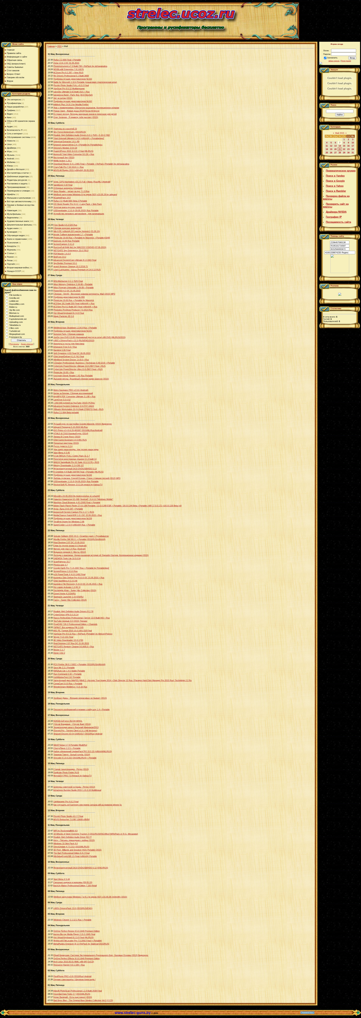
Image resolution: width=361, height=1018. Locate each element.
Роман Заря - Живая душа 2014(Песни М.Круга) (76, 111)
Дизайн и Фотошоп (16, 169)
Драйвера (11, 148)
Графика (11, 110)
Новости (11, 141)
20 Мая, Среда (55, 658)
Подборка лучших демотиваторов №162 (72, 101)
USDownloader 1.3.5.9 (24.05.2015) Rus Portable (76, 481)
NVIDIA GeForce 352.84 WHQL (67, 721)
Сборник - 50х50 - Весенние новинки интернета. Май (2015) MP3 (84, 294)
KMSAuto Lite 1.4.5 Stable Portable (69, 671)
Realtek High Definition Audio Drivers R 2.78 (73, 611)
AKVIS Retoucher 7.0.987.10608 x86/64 (71, 819)
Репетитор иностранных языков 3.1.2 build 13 (74, 459)
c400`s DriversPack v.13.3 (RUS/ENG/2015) (73, 340)
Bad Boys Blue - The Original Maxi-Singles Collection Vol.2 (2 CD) (83, 1000)
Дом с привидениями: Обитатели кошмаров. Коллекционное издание (86, 108)
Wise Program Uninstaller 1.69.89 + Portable (73, 287)
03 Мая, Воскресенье (58, 949)
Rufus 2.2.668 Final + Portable (67, 60)
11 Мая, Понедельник (59, 825)
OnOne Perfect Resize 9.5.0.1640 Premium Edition (76, 931)
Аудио (10, 126)
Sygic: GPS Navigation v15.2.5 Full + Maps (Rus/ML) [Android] (81, 182)
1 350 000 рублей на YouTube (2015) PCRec (74, 403)
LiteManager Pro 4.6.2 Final (65, 801)
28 (340, 152)
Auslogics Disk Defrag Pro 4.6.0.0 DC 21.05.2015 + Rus (78, 577)
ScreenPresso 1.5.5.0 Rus (65, 571)
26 (331, 152)
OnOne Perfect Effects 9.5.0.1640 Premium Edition (76, 958)
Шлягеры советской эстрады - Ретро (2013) (74, 787)
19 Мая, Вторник (56, 692)
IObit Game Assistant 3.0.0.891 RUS (70, 440)
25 (327, 152)
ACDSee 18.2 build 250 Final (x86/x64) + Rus (74, 303)
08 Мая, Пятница (56, 891)
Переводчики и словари (18, 191)
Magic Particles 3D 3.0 (63, 316)
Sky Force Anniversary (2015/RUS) (69, 132)
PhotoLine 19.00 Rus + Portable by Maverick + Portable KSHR (81, 238)
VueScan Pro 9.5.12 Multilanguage (69, 88)
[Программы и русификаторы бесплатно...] (339, 272)
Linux (9, 144)
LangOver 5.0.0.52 (62, 400)
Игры (9, 151)
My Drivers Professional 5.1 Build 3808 (71, 76)
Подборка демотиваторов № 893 (69, 297)
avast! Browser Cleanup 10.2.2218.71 (70, 266)
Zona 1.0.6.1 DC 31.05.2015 (66, 63)
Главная (51, 46)
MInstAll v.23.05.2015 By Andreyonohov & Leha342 (76, 496)
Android (10, 158)
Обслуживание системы (18, 137)
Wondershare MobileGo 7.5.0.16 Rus (70, 687)
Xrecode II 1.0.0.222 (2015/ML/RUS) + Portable (74, 758)
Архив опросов (27, 344)
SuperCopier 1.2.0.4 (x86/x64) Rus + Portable (74, 525)
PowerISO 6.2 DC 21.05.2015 (66, 291)
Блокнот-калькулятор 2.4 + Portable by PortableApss (77, 145)
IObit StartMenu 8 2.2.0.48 (65, 581)
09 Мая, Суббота (56, 873)
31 (353, 152)
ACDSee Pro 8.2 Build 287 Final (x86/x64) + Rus (75, 307)
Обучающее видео (16, 235)
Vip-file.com (14, 310)
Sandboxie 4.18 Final (62, 185)
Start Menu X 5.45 (61, 453)
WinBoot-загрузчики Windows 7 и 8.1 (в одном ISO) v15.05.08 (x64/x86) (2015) (90, 897)
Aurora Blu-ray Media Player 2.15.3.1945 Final (74, 934)
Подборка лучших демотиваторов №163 (72, 79)
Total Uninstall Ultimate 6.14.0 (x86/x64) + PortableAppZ (78, 138)
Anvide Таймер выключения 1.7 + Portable (73, 234)
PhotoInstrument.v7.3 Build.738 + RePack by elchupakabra (80, 66)
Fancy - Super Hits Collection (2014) (70, 600)
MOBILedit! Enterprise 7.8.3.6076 (68, 69)
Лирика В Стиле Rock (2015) (66, 437)
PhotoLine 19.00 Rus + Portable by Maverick (73, 300)
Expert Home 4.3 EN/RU (64, 593)
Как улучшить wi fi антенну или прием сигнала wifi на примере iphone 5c (87, 805)
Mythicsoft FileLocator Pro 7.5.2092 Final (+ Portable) (77, 940)
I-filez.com (14, 328)
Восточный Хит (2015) (63, 157)
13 (335, 146)
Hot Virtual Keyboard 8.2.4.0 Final (68, 313)
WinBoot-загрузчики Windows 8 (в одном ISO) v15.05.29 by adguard (85, 194)
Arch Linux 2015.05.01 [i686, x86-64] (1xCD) (73, 962)
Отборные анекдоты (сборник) (68, 188)
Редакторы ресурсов (17, 180)
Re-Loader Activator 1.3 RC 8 (66, 587)
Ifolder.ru (13, 307)
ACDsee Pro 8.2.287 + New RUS (68, 72)
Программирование (16, 187)
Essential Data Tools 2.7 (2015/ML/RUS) (71, 994)
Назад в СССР (14, 271)
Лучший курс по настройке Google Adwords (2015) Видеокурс (82, 424)
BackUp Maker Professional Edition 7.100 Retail (75, 885)
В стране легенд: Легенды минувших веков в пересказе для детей (85, 114)
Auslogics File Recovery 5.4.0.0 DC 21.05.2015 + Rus (77, 584)
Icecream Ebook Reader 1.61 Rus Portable (73, 375)
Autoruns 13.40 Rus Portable (66, 241)
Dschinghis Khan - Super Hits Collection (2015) (74, 590)
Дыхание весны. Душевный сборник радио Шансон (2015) (81, 379)
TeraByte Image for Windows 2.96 (68, 521)
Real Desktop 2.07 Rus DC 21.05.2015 (71, 643)
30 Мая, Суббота (56, 123)
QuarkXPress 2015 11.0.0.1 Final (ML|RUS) (73, 151)
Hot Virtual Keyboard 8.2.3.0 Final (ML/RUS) (73, 937)
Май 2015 (339, 133)
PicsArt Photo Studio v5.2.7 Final (68, 816)
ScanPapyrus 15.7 (61, 561)
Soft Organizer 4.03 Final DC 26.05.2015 (71, 353)
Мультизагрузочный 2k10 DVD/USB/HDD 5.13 (75, 468)
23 (348, 149)
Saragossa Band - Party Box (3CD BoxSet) (73, 95)
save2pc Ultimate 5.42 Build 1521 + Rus (71, 92)
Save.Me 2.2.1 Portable (64, 667)
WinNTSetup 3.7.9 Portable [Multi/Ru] (70, 745)
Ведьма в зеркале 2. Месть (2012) (69, 552)
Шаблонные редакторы (18, 176)
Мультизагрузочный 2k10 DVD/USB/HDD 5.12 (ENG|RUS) (80, 868)
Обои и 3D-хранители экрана (21, 121)
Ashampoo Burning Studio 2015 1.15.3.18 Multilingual (77, 790)
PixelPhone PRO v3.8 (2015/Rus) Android (72, 976)
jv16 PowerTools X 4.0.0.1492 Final (69, 574)
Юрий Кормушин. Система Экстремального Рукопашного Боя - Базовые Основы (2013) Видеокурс (100, 955)
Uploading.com (16, 322)
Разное (10, 257)
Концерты (11, 246)
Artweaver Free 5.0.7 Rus (65, 347)
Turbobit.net (14, 331)
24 (353, 149)
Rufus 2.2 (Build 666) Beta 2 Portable (70, 201)
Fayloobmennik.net (18, 319)
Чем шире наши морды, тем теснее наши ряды (76, 449)
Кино (9, 117)
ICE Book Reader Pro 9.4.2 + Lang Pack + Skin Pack (77, 204)
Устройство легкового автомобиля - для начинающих (78, 214)
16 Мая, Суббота (56, 739)
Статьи (10, 253)
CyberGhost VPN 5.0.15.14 (65, 614)
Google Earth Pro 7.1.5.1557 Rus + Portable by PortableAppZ (81, 568)
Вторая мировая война (18, 267)
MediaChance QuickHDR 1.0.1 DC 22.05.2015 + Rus (77, 515)
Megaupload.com (17, 334)
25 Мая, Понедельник (59, 384)
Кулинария (12, 232)
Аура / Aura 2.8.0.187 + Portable (68, 509)
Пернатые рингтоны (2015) (66, 443)
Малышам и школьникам (19, 198)
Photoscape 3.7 (60, 565)
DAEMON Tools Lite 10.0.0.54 (67, 558)
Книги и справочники (17, 239)
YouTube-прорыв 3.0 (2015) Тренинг (70, 621)
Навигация (12, 210)
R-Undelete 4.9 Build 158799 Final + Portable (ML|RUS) (78, 472)
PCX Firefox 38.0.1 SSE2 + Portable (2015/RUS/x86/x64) (79, 664)
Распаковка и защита (17, 183)
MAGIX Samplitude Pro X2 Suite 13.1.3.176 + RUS (76, 462)
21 (340, 149)
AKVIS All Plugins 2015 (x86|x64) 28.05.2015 (73, 170)
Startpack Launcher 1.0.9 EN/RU (68, 597)
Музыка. (11, 155)
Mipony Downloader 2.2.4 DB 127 (68, 465)
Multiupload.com (16, 316)
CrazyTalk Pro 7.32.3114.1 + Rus (68, 167)
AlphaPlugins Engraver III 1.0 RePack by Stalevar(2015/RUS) (81, 944)
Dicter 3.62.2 (59, 653)
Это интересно (14, 99)
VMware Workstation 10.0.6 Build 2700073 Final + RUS (78, 409)
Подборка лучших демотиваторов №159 (72, 518)
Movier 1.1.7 (59, 650)
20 (335, 149)
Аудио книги (12, 228)
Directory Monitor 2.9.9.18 (65, 148)
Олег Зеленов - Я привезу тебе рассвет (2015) (75, 117)
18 (327, 149)
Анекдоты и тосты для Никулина (68, 344)
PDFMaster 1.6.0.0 (62, 254)
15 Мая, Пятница (56, 763)
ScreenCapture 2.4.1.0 (63, 244)
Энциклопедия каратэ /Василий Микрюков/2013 (76, 727)
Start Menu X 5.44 (61, 879)
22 (344, 149)
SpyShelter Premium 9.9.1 (65, 263)
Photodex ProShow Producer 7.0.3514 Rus (73, 310)
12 (331, 146)
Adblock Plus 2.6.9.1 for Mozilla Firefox (71, 104)
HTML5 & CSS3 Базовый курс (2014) (70, 433)
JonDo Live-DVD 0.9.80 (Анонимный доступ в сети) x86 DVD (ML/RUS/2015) (89, 337)
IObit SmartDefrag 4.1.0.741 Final (68, 356)
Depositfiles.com (16, 304)
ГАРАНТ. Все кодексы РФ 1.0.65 (68, 627)
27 (335, 152)
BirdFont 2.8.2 (59, 257)
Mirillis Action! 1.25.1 (62, 161)
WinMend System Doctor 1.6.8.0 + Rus (71, 359)
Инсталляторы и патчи (18, 173)
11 (327, 146)
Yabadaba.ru (15, 325)
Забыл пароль (334, 61)
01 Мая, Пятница (56, 985)
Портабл (11, 264)
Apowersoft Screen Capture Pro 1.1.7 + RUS (73, 512)
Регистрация (346, 61)
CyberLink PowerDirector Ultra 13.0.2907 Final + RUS (77, 369)
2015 (59, 46)
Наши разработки (15, 107)
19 (331, 149)
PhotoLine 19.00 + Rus (63, 372)
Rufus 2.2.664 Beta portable (66, 412)
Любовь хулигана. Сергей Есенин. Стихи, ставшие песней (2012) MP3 (86, 478)
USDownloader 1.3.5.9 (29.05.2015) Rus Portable (76, 210)
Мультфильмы (14, 214)
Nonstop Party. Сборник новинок (68, 334)
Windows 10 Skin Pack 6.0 (65, 843)
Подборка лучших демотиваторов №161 (72, 331)
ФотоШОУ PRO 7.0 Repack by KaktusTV (72, 775)
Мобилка (11, 162)
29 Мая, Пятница (56, 176)
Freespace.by (15, 337)
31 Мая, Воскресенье (58, 54)
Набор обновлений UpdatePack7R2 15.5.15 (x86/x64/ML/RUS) (82, 751)
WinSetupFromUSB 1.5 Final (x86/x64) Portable (75, 856)
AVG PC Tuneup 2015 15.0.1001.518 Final (72, 630)
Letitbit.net (13, 301)
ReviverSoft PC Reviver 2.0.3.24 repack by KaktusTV (77, 484)
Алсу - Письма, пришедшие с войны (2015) (74, 840)
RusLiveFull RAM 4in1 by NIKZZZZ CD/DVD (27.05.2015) (79, 247)
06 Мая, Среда (55, 902)
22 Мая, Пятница (56, 530)
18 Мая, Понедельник (59, 704)
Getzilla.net (14, 298)
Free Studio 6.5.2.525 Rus (65, 225)
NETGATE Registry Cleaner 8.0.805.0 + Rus (73, 646)
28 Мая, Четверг (56, 219)
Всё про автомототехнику (19, 201)
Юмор (10, 166)
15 (344, 146)
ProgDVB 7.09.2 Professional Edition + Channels (75, 624)
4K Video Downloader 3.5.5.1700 (68, 640)
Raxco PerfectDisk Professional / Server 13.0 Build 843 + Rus (81, 618)
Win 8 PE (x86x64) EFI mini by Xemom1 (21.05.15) (76, 231)
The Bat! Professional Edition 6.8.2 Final (71, 853)
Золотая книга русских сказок (67, 207)
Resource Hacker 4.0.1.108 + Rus (69, 965)
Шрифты (11, 194)
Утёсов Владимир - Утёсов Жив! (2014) (72, 724)
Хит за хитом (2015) (62, 98)
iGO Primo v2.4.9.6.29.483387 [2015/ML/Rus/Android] (77, 430)
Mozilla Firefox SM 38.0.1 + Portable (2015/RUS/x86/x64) (79, 539)
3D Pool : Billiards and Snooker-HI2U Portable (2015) (77, 850)
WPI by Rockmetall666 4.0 (65, 831)
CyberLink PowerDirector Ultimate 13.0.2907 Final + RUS (79, 366)
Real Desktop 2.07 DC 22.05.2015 (69, 542)
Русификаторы (14, 103)
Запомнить (332, 58)
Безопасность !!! (15, 130)
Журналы (11, 250)
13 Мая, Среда (55, 796)
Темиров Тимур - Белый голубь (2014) (71, 754)
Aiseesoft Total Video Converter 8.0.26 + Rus (73, 154)
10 (353, 142)
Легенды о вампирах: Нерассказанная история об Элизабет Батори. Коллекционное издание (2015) (101, 555)
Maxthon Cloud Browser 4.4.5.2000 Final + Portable (76, 502)
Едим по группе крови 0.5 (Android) (70, 546)
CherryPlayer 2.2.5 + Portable (66, 748)
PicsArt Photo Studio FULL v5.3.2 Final (71, 85)
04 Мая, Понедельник (59, 925)
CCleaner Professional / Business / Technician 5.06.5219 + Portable (84, 363)
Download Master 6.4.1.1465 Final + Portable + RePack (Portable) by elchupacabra (91, 164)
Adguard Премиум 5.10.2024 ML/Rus (70, 427)
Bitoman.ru (14, 313)
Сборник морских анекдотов (66, 228)
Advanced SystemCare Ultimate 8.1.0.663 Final (74, 260)
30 (348, 152)
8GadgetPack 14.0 (62, 198)
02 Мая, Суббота (56, 970)
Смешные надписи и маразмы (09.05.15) (72, 882)
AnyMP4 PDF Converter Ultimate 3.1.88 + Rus (74, 396)
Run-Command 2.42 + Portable (67, 674)
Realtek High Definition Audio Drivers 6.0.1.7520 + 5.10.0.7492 (81, 135)
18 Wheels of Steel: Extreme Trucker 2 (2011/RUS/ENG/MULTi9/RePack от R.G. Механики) (95, 834)
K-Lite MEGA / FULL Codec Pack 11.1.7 (71, 456)
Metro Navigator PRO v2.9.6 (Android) (70, 390)
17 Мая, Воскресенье (58, 715)
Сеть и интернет (15, 133)
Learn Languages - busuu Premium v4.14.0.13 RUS (77, 269)
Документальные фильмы (19, 225)
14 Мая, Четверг (56, 781)
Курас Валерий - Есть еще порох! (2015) (72, 997)
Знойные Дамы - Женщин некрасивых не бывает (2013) (80, 698)
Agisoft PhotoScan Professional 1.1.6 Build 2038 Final (77, 991)
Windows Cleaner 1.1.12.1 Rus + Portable (72, 920)
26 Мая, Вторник (56, 322)
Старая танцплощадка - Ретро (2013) (71, 769)
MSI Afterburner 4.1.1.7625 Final (68, 281)
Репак (10, 260)
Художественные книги (18, 221)
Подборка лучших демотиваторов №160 (72, 475)
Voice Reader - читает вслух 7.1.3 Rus (71, 191)
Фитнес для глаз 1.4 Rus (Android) (69, 549)
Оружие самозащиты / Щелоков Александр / (74, 979)
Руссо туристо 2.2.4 (62, 446)
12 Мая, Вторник (56, 810)
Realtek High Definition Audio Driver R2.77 (72, 837)
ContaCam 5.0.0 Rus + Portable (67, 683)
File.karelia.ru (15, 295)
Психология (12, 242)
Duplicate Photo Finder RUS (66, 772)
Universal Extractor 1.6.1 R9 (66, 141)
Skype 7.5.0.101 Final (63, 637)
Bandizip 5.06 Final (62, 350)
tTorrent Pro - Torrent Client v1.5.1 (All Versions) (75, 730)
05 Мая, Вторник (56, 914)
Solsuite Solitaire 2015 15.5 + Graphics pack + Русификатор (81, 536)
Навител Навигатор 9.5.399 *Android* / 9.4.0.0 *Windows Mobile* (83, 499)
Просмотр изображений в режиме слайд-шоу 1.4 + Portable (81, 709)
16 (348, 146)
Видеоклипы (13, 217)
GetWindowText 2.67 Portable (66, 677)
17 (353, 146)
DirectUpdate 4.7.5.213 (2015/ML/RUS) (71, 847)
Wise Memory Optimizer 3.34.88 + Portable (73, 284)
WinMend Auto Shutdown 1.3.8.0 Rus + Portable (75, 328)
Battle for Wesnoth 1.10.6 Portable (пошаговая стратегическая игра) (85, 82)
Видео (10, 114)
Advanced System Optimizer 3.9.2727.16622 (73, 406)
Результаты (14, 344)
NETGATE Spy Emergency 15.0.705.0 (70, 250)
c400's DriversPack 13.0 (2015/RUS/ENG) (73, 908)
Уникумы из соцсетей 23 (65, 129)
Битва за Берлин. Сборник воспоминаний (73, 393)
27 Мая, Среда (55, 275)
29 (344, 152)
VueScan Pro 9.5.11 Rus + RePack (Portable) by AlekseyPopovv (82, 634)
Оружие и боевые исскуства (20, 205)
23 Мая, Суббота (56, 490)
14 (340, 146)
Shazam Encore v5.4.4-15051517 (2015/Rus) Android (77, 734)
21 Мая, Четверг (56, 605)
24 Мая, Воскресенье (58, 418)
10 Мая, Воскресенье (58, 862)
